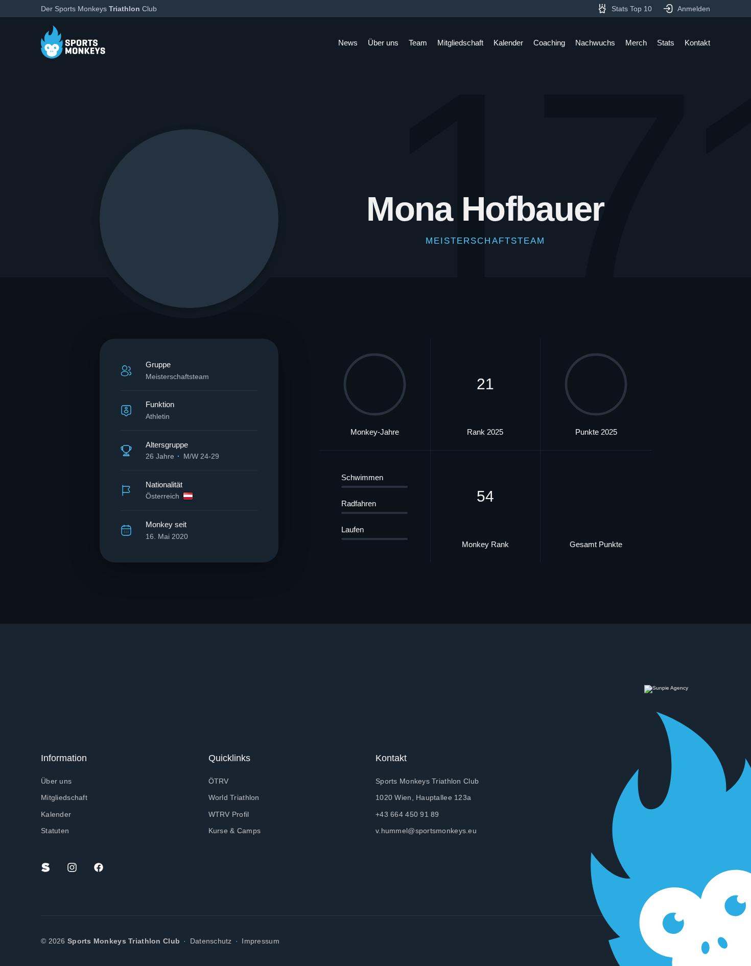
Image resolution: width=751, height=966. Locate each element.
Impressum (260, 941)
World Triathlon (234, 797)
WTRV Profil (228, 814)
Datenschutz (211, 941)
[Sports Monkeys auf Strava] (45, 867)
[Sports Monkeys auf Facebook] (98, 867)
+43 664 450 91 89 (407, 814)
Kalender (56, 814)
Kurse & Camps (234, 831)
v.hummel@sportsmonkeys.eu (426, 831)
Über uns (56, 781)
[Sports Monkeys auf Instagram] (72, 867)
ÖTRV (218, 781)
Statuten (55, 831)
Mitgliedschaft (64, 797)
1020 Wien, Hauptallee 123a (423, 797)
